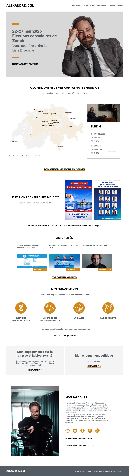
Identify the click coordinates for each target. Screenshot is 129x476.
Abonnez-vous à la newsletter (79, 446)
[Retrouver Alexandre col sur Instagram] (91, 432)
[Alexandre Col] (15, 471)
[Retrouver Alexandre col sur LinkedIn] (69, 432)
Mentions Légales (80, 471)
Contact (120, 6)
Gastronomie (101, 6)
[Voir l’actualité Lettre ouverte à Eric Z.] (97, 261)
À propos (111, 6)
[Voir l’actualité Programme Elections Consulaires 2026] (64, 261)
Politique (85, 6)
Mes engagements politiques (25, 64)
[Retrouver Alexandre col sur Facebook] (84, 432)
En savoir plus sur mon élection (42, 226)
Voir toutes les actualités (64, 277)
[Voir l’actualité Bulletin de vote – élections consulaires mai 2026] (32, 261)
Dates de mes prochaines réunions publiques (64, 169)
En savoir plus (35, 370)
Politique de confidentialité (94, 471)
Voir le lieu (111, 151)
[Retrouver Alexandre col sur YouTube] (76, 432)
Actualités (76, 6)
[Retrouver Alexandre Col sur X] (97, 432)
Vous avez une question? (65, 336)
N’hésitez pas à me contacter (78, 439)
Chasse (92, 6)
